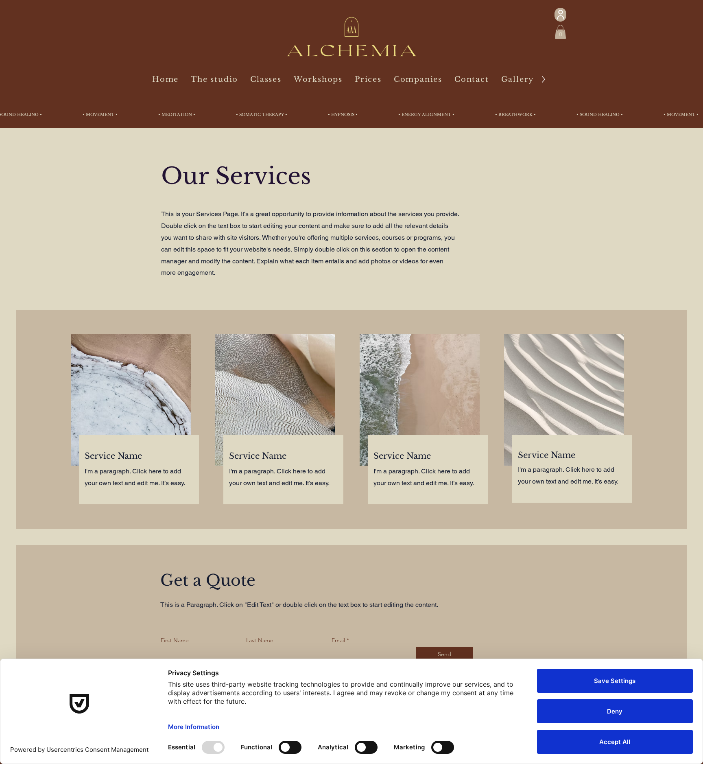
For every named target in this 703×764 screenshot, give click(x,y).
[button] (560, 32)
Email (338, 640)
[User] (560, 15)
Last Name (259, 640)
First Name (175, 640)
